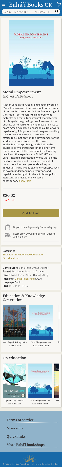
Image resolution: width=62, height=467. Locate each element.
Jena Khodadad (14, 403)
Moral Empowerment (41, 342)
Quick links (16, 436)
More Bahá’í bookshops (26, 444)
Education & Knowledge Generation (23, 254)
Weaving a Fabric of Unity (15, 342)
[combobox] (31, 11)
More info (15, 428)
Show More (25, 180)
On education (11, 258)
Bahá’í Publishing (25, 278)
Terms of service (20, 419)
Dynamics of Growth (14, 400)
